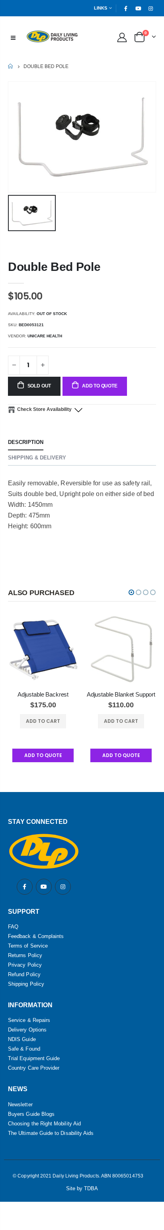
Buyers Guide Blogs (31, 1114)
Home (11, 66)
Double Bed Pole (54, 266)
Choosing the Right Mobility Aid (44, 1124)
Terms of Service (28, 946)
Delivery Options (27, 1030)
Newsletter (20, 1104)
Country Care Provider (33, 1068)
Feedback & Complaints (36, 936)
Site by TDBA (82, 1188)
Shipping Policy (26, 984)
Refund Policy (24, 974)
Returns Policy (25, 955)
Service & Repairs (29, 1020)
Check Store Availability (44, 409)
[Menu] (13, 37)
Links (100, 8)
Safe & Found (24, 1049)
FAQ (13, 927)
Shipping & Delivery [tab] (37, 458)
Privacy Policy (25, 965)
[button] (131, 592)
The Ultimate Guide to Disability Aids (51, 1133)
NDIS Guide (22, 1039)
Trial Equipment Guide (34, 1058)
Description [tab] (25, 442)
